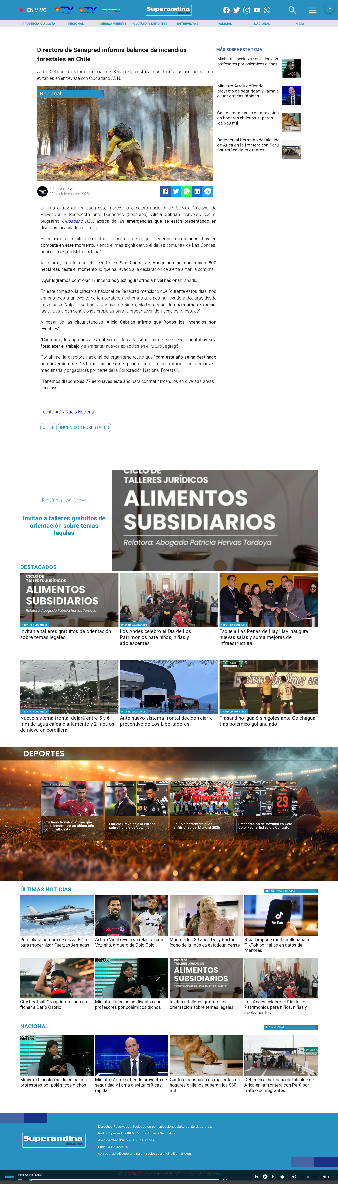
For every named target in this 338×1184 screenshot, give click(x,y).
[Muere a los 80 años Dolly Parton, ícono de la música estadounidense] (206, 935)
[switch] (284, 1177)
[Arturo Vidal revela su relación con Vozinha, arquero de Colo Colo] (131, 935)
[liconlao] (291, 77)
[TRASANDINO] (269, 713)
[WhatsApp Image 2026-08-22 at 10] (269, 627)
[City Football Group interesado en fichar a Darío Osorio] (56, 998)
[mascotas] (291, 131)
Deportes (55, 785)
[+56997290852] (267, 16)
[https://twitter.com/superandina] (236, 16)
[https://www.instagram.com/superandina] (246, 16)
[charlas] (69, 627)
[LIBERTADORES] (169, 713)
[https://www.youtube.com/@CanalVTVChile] (257, 16)
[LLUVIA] (69, 713)
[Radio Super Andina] (292, 16)
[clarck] (265, 816)
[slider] (30, 1180)
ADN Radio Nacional (75, 412)
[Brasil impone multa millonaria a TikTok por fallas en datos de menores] (281, 935)
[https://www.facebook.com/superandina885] (226, 16)
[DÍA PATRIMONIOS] (169, 627)
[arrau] (291, 104)
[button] (48, 427)
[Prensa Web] (42, 196)
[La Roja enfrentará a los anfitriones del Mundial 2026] (136, 816)
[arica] (291, 158)
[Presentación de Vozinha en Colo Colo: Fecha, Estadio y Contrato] (201, 816)
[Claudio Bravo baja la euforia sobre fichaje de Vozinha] (71, 816)
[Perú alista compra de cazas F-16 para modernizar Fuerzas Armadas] (56, 935)
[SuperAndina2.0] (169, 16)
